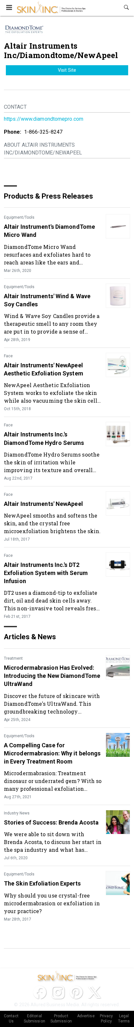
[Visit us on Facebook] (39, 992)
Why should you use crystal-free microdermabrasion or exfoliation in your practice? (52, 903)
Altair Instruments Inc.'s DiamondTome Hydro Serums (44, 438)
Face (8, 356)
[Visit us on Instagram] (57, 992)
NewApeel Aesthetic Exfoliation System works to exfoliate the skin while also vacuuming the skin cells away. (52, 393)
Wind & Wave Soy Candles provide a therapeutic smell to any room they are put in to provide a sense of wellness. (52, 323)
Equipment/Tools (19, 217)
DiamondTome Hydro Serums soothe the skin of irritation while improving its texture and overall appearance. (52, 462)
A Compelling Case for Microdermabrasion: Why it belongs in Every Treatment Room (52, 753)
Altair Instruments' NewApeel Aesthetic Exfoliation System (43, 369)
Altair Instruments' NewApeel (43, 503)
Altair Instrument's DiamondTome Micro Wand (49, 230)
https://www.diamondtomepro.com (43, 119)
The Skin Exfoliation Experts (42, 883)
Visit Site (67, 70)
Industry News (17, 813)
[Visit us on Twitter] (94, 992)
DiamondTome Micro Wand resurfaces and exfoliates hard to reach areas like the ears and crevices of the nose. (47, 254)
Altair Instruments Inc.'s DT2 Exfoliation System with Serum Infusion (46, 572)
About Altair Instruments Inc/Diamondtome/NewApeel (43, 149)
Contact (15, 107)
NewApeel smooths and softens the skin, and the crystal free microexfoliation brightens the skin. (52, 523)
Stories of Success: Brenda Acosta (51, 822)
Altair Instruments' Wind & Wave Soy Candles (47, 300)
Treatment (13, 658)
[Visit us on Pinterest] (76, 992)
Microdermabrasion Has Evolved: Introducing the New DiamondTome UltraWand (52, 675)
